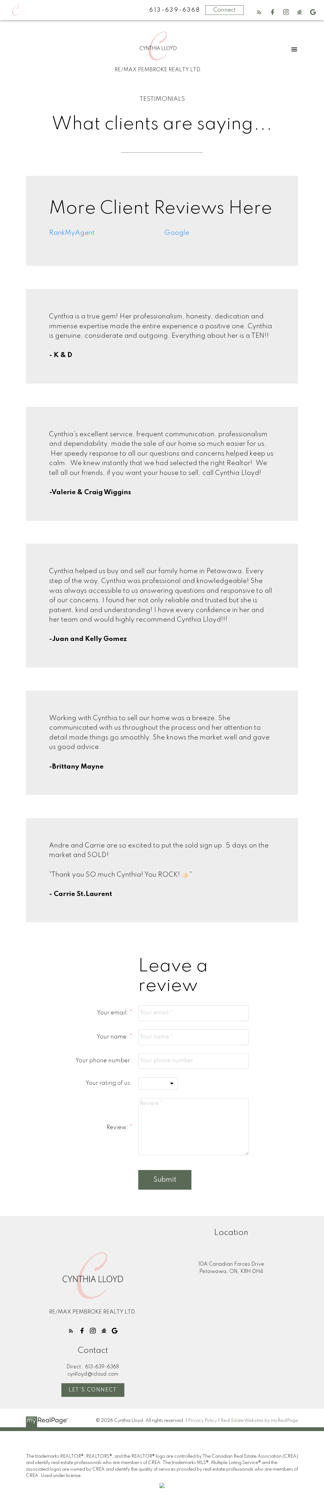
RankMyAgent (72, 233)
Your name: (113, 1037)
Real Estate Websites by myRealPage (259, 1420)
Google (176, 233)
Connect (224, 10)
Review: (118, 1127)
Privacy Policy (202, 1420)
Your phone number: (104, 1061)
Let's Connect (93, 1390)
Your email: (113, 1013)
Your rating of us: (109, 1083)
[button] (259, 12)
